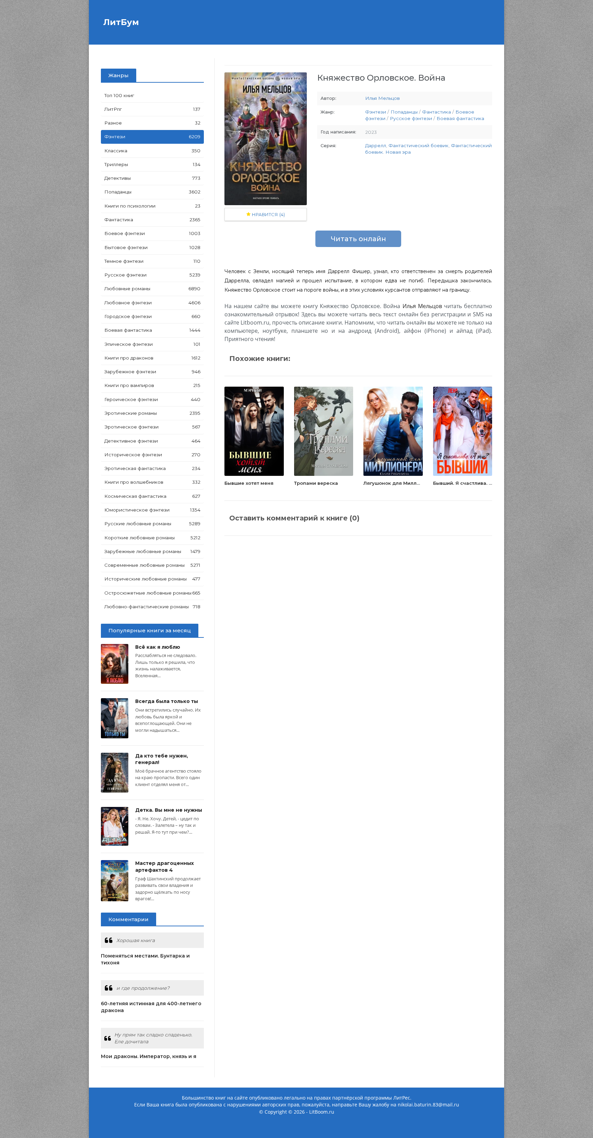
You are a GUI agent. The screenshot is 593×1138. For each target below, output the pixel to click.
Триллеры (152, 164)
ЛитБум (120, 22)
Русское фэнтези (152, 275)
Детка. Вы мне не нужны (168, 810)
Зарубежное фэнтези (152, 371)
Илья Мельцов (382, 98)
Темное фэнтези (152, 261)
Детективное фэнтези (152, 441)
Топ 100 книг (119, 95)
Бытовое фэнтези (152, 247)
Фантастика (152, 219)
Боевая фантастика (152, 330)
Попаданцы (152, 192)
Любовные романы (152, 288)
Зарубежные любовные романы (152, 551)
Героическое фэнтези (152, 399)
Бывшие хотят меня (249, 483)
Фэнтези (152, 136)
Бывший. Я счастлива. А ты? (467, 483)
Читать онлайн (358, 239)
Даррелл (375, 145)
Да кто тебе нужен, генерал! (161, 759)
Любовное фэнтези (152, 302)
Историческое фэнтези (152, 454)
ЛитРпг (152, 109)
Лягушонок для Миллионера (399, 483)
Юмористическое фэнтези (152, 510)
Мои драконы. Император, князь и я (148, 1056)
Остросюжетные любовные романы (152, 593)
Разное (152, 123)
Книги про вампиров (152, 385)
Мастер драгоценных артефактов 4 (164, 866)
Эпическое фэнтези (152, 344)
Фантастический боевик (418, 145)
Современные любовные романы (152, 565)
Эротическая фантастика (152, 468)
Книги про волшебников (152, 482)
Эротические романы (152, 413)
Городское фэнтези (152, 316)
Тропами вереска (316, 483)
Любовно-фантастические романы (152, 606)
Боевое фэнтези (152, 233)
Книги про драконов (152, 358)
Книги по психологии (152, 206)
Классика (152, 150)
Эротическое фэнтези (152, 427)
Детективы (152, 178)
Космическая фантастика (152, 496)
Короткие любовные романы (152, 537)
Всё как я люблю (157, 647)
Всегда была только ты (166, 701)
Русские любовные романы (152, 523)
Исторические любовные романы (152, 579)
